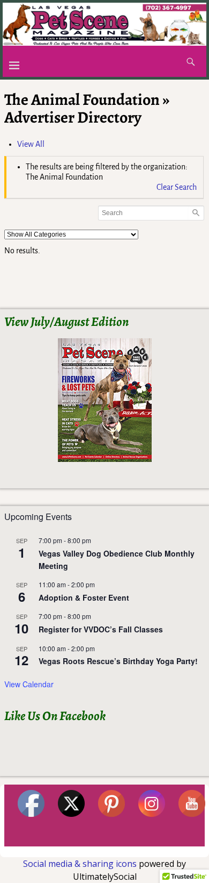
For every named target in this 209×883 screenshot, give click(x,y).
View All (30, 144)
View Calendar (29, 684)
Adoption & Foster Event (84, 597)
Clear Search (176, 187)
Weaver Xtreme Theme (170, 851)
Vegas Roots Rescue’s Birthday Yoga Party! (118, 661)
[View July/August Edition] (104, 400)
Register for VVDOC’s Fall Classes (101, 629)
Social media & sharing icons (81, 864)
